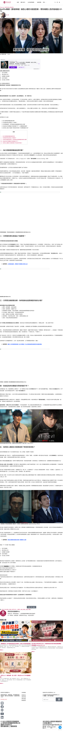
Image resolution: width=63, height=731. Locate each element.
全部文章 (7, 7)
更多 (44, 2)
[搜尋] (55, 2)
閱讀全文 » (2, 649)
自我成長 (11, 7)
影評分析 (14, 609)
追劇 (27, 609)
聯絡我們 (24, 700)
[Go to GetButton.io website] (60, 729)
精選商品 (24, 695)
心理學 (18, 609)
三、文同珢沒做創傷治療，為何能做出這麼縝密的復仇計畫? (14, 139)
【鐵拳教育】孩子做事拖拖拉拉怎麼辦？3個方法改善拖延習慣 (15, 643)
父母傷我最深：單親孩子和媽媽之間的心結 (18, 264)
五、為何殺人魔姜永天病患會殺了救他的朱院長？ (11, 143)
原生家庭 (6, 609)
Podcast (2, 7)
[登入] (59, 2)
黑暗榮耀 (6, 566)
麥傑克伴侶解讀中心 (10, 722)
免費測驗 (39, 2)
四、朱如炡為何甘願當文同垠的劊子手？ (9, 141)
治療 (21, 609)
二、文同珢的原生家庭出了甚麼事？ (8, 138)
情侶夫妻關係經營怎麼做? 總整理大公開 (17, 539)
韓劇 (29, 609)
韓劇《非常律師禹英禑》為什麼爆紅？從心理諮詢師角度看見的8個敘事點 (25, 344)
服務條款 (14, 726)
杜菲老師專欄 (31, 2)
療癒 (24, 609)
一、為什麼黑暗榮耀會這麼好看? (8, 136)
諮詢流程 (24, 697)
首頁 (18, 2)
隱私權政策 (5, 726)
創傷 (3, 609)
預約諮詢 (24, 698)
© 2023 (3, 721)
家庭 (10, 609)
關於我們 (23, 2)
